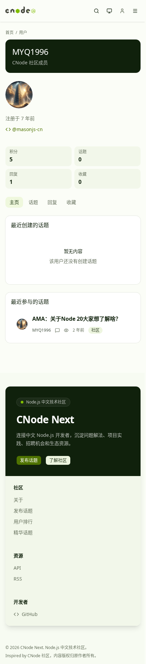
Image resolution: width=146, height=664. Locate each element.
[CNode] (20, 11)
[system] (109, 10)
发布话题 (23, 510)
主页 (14, 202)
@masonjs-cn (27, 129)
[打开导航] (135, 10)
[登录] (122, 11)
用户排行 (23, 521)
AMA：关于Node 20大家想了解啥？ (76, 318)
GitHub (30, 614)
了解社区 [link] (58, 460)
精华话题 (23, 532)
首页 (9, 32)
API (17, 568)
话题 (33, 202)
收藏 (71, 202)
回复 (52, 202)
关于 (18, 499)
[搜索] (96, 10)
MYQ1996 (41, 330)
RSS (18, 578)
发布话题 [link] (29, 460)
